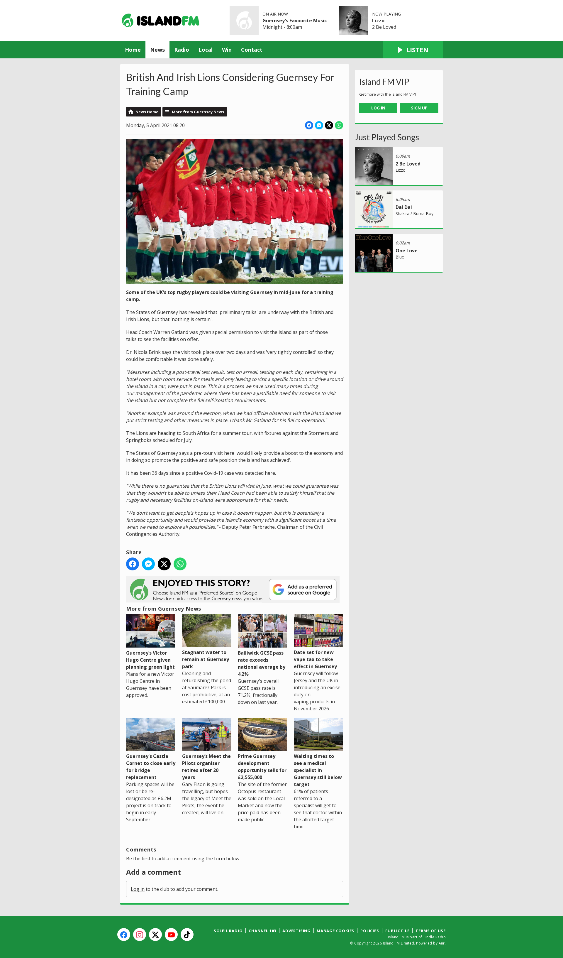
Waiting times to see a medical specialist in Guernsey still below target (318, 770)
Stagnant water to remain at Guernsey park (205, 659)
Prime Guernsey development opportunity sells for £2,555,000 (262, 766)
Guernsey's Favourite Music (294, 20)
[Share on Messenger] (319, 125)
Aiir (442, 943)
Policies (369, 930)
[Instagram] (139, 934)
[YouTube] (171, 934)
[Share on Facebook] (309, 125)
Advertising (296, 930)
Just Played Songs (387, 137)
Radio (181, 49)
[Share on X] (329, 125)
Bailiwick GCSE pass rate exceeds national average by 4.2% (261, 663)
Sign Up (419, 108)
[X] (155, 934)
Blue (400, 257)
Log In (378, 108)
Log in (138, 889)
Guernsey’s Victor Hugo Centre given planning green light (150, 660)
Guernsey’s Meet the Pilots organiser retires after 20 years (206, 766)
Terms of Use (431, 930)
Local (206, 49)
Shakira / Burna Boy (414, 213)
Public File (397, 930)
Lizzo (378, 20)
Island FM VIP (384, 82)
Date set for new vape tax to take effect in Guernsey (315, 659)
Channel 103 (262, 930)
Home (133, 49)
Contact (251, 49)
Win (227, 49)
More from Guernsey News (198, 111)
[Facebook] (123, 934)
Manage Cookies (335, 930)
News (157, 49)
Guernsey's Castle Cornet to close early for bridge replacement (150, 766)
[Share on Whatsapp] (339, 125)
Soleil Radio (228, 930)
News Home (146, 111)
